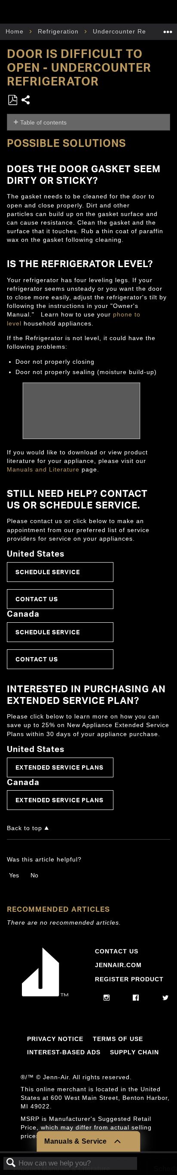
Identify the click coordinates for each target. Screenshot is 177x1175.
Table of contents (43, 122)
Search (11, 1163)
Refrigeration (59, 31)
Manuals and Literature (43, 469)
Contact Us (36, 599)
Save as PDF (12, 100)
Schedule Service (47, 571)
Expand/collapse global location (168, 29)
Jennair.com (118, 965)
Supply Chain (134, 1052)
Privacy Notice (55, 1038)
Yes (14, 875)
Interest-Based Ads (64, 1052)
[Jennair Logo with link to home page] (45, 994)
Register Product (129, 979)
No (34, 875)
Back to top (24, 828)
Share (26, 101)
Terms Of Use (118, 1038)
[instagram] (106, 998)
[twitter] (165, 998)
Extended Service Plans (59, 767)
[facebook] (135, 998)
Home (16, 31)
